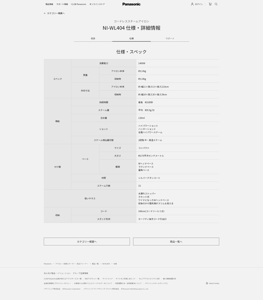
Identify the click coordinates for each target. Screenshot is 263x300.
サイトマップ (107, 278)
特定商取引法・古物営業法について (128, 283)
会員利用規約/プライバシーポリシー (57, 283)
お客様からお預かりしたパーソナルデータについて (93, 283)
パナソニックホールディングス (156, 283)
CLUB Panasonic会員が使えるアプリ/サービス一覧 (63, 278)
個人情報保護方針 (169, 278)
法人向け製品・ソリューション (57, 273)
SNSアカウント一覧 (92, 278)
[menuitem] (49, 4)
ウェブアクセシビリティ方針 (149, 278)
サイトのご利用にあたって (125, 278)
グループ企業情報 (80, 273)
